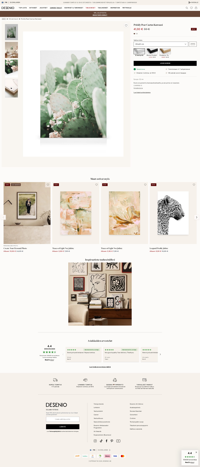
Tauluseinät (103, 8)
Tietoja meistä (99, 404)
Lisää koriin (165, 63)
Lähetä (63, 427)
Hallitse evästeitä (136, 429)
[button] (193, 44)
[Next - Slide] (198, 53)
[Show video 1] (11, 88)
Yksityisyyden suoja (136, 422)
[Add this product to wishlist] (126, 25)
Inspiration (115, 8)
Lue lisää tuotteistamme (142, 92)
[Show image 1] (11, 32)
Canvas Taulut (56, 8)
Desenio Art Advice (136, 404)
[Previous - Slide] (132, 53)
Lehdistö (97, 407)
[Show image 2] (11, 50)
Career (96, 415)
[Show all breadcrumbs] (4, 19)
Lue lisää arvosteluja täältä (100, 367)
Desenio (106, 461)
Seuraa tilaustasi (136, 411)
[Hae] (187, 8)
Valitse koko (138, 40)
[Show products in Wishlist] (191, 7)
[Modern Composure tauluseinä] (100, 294)
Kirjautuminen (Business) (102, 435)
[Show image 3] (11, 69)
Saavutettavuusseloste (102, 422)
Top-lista (23, 8)
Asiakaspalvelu (135, 407)
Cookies (133, 418)
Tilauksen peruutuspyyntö (139, 425)
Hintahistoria (138, 88)
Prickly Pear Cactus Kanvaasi (31, 19)
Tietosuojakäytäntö (55, 431)
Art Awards (97, 431)
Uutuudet (33, 8)
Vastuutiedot (98, 411)
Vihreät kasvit (13, 19)
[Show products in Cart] (196, 7)
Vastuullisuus (98, 418)
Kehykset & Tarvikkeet (73, 8)
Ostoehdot (134, 415)
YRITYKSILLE (126, 8)
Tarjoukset (90, 8)
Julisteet (44, 8)
